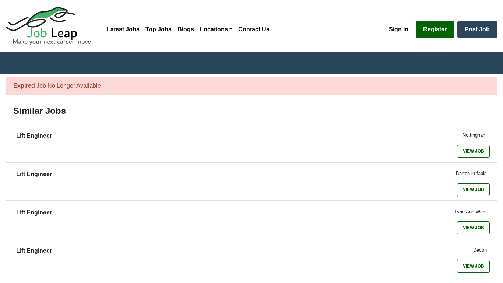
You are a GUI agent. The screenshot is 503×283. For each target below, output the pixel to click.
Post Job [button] (477, 29)
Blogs (185, 29)
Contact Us (254, 29)
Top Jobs (158, 29)
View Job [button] (473, 151)
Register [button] (435, 29)
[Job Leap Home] (52, 26)
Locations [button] (214, 29)
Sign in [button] (398, 29)
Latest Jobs (123, 29)
